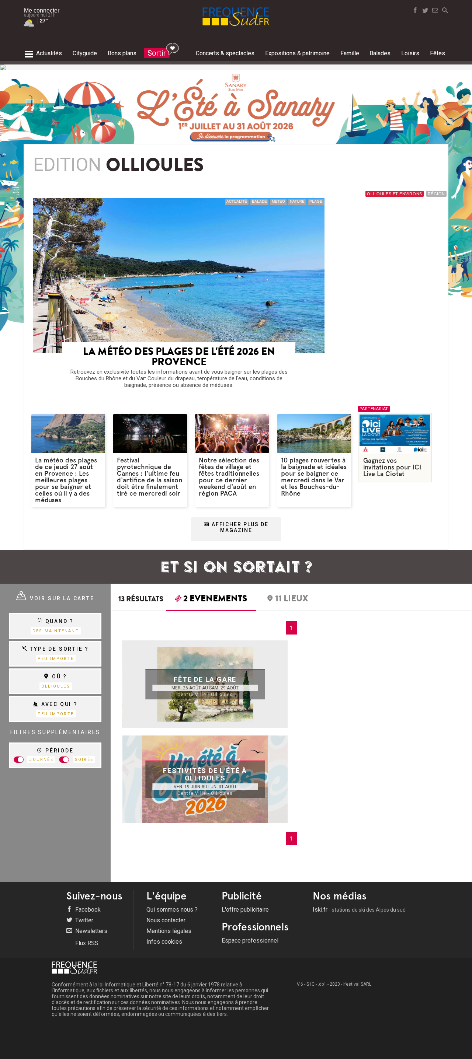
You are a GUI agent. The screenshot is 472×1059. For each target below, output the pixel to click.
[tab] (211, 600)
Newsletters (90, 930)
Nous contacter (165, 920)
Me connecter (41, 10)
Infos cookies (164, 941)
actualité (236, 201)
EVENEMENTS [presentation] (215, 599)
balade (259, 201)
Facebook (87, 909)
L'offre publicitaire (245, 909)
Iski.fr (359, 909)
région (436, 194)
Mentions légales (168, 930)
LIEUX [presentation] (291, 599)
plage (315, 201)
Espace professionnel (250, 940)
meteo (278, 201)
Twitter (83, 920)
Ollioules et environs (394, 194)
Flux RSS (86, 943)
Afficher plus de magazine (239, 527)
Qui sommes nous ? (172, 909)
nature (297, 201)
